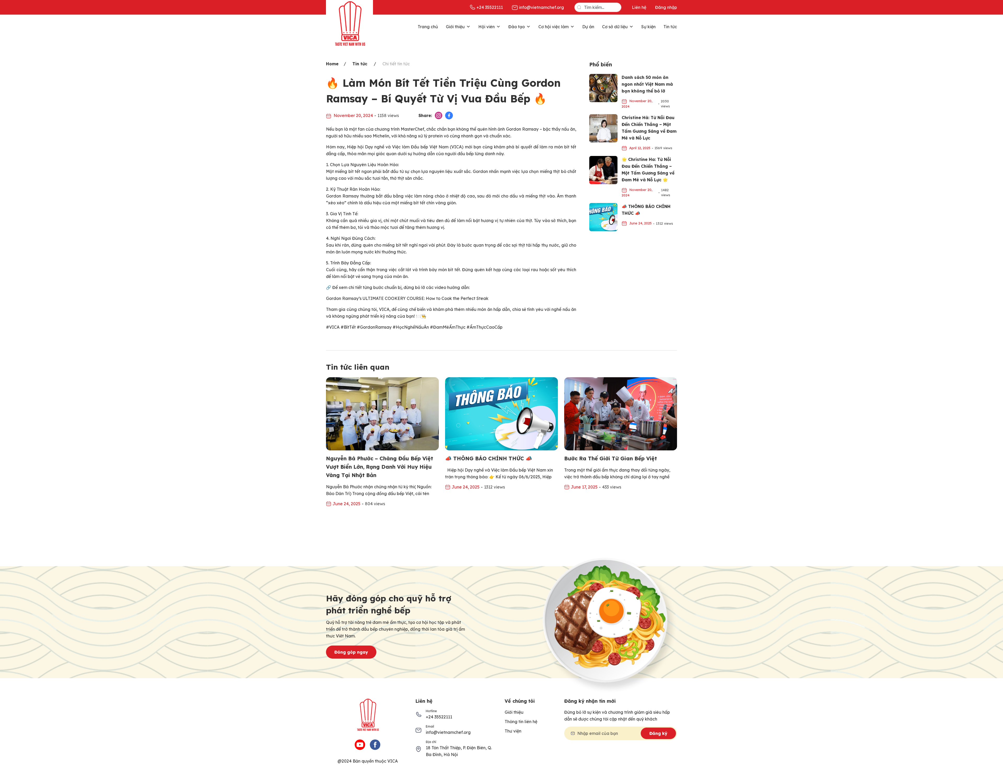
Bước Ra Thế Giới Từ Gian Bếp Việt (610, 458)
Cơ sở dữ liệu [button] (615, 26)
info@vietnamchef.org (448, 732)
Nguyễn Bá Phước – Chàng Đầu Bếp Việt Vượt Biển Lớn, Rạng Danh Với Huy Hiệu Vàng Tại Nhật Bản (379, 466)
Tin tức (670, 26)
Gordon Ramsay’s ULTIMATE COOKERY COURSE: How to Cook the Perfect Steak (407, 298)
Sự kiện (648, 26)
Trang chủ (428, 26)
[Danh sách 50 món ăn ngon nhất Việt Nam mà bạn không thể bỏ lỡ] (603, 87)
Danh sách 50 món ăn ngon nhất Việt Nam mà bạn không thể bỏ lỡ (647, 84)
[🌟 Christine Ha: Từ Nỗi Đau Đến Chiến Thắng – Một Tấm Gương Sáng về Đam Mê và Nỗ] (603, 169)
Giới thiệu (514, 712)
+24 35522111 (439, 716)
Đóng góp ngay (351, 652)
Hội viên (486, 26)
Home (332, 63)
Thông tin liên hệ (521, 721)
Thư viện (513, 731)
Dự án (588, 26)
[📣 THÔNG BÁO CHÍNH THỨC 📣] (603, 216)
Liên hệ (639, 7)
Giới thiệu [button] (455, 26)
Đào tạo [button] (516, 26)
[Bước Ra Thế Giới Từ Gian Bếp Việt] (620, 413)
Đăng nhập (666, 7)
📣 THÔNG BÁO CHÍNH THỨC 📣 (488, 458)
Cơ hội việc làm (553, 26)
